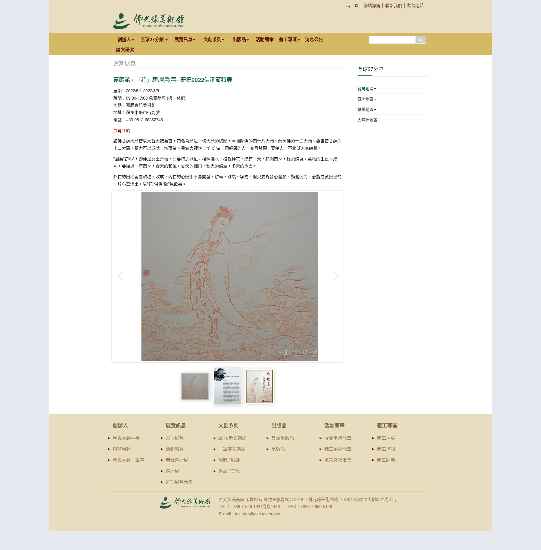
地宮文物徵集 (337, 460)
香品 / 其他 (229, 471)
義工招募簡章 (337, 449)
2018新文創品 (232, 438)
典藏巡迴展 (177, 460)
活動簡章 (265, 39)
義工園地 (386, 460)
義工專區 (288, 39)
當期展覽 (175, 438)
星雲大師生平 (126, 438)
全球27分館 (153, 39)
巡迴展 (172, 471)
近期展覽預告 (179, 482)
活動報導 (175, 449)
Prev (120, 276)
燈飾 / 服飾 (229, 460)
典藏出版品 (282, 438)
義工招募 (386, 438)
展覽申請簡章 (337, 438)
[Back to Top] (525, 502)
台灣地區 (365, 88)
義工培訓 (386, 449)
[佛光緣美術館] (148, 21)
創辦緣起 (122, 449)
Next (336, 276)
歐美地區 (365, 109)
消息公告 (314, 39)
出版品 (278, 449)
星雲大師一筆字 (128, 460)
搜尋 (420, 40)
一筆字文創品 (231, 449)
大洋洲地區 (367, 119)
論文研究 (125, 49)
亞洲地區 (365, 99)
